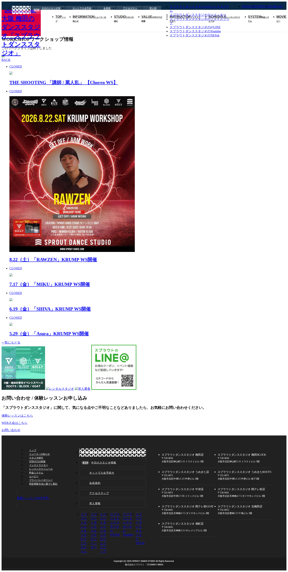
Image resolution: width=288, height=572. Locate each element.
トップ (32, 450)
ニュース (39, 454)
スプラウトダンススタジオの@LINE (195, 27)
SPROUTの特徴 (37, 461)
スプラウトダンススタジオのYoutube (195, 31)
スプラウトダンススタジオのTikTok (194, 35)
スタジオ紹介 (36, 457)
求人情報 (153, 10)
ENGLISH (248, 6)
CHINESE (262, 6)
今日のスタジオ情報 (47, 10)
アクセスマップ (130, 10)
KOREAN (276, 6)
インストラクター (38, 465)
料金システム (36, 472)
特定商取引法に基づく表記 (43, 483)
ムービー (34, 476)
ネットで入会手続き (81, 10)
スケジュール (41, 469)
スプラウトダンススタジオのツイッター (198, 14)
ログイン (22, 10)
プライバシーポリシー (41, 480)
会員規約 (106, 10)
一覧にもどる (11, 342)
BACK (6, 60)
